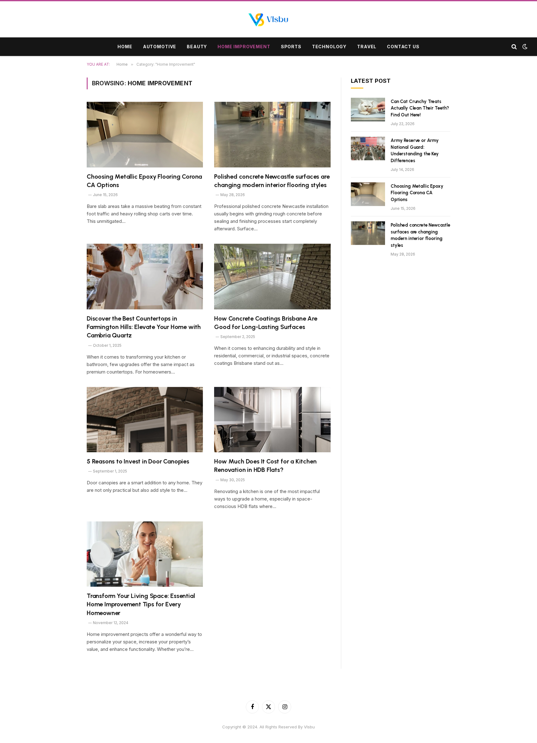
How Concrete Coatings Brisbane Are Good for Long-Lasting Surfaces (265, 323)
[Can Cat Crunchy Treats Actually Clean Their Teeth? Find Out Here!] (368, 109)
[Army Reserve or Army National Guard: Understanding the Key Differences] (368, 148)
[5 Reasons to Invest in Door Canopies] (145, 420)
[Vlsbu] (268, 20)
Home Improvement (244, 46)
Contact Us (403, 46)
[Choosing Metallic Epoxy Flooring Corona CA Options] (145, 134)
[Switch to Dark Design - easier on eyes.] (524, 46)
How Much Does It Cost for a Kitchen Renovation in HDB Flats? (265, 465)
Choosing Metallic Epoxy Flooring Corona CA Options (144, 181)
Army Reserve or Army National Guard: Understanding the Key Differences (415, 150)
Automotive (159, 46)
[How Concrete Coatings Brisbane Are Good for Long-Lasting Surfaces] (272, 276)
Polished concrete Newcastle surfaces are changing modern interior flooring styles (271, 181)
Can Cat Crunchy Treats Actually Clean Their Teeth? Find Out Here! (420, 108)
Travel (366, 46)
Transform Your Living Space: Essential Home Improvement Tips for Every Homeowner (141, 604)
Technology (329, 46)
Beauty (197, 46)
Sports (291, 46)
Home (124, 46)
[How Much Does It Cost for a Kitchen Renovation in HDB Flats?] (272, 420)
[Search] (514, 47)
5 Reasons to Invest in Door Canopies (138, 461)
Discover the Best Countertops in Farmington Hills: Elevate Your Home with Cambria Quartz (144, 327)
